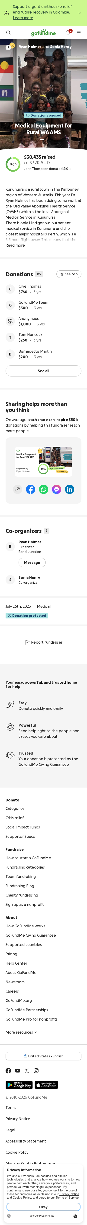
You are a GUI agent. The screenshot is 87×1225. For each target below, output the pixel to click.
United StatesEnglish (45, 1056)
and (45, 47)
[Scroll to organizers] (12, 45)
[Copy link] (17, 489)
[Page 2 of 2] (46, 139)
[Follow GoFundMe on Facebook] (8, 1070)
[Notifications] (67, 32)
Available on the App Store (46, 1085)
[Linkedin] (69, 489)
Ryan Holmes (30, 542)
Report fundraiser (46, 642)
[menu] (78, 32)
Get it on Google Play (19, 1085)
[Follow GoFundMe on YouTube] (17, 1070)
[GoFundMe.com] (43, 32)
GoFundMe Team (33, 302)
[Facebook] (30, 489)
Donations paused (46, 115)
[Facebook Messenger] (56, 489)
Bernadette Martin (35, 351)
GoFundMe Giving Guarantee (44, 764)
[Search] (8, 32)
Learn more (23, 18)
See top (71, 274)
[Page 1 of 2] (42, 139)
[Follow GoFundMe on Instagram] (36, 1070)
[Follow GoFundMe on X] (27, 1070)
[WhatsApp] (43, 489)
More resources (19, 1032)
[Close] (79, 13)
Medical (44, 606)
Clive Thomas (30, 286)
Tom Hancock (30, 334)
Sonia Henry (29, 577)
